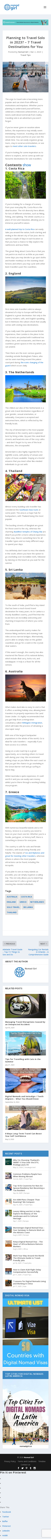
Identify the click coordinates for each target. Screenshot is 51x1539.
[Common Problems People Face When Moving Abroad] (8, 1176)
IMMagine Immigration (32, 722)
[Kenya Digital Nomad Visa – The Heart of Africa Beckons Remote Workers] (8, 1243)
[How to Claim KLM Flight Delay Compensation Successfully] (8, 1271)
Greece (23, 902)
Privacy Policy (10, 1461)
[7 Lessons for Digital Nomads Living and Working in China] (8, 1283)
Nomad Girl (23, 52)
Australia (12, 896)
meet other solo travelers (24, 146)
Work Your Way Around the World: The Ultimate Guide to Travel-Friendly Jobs (28, 1258)
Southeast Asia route (28, 509)
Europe (27, 1193)
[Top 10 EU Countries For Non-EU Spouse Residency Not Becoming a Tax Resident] (8, 1187)
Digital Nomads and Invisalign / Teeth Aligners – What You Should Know (24, 1097)
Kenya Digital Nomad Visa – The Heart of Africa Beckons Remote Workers (28, 1244)
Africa (25, 1249)
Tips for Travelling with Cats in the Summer (23, 1060)
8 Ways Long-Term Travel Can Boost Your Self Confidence (23, 1134)
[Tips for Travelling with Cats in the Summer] (25, 1043)
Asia (24, 1286)
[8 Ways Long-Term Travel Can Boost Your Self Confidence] (25, 1118)
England (11, 902)
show (27, 165)
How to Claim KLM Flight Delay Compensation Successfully (27, 1270)
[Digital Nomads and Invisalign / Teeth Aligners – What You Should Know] (25, 1080)
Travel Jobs (27, 1263)
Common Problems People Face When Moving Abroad (27, 1175)
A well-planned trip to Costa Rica (19, 229)
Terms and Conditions (27, 1461)
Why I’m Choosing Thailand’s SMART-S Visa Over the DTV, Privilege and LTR (26, 1162)
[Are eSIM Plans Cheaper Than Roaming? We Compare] (8, 1201)
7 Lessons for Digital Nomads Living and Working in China (29, 1282)
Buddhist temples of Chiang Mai (28, 531)
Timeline (42, 1461)
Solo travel (13, 907)
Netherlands (37, 902)
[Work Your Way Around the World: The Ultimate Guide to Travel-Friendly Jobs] (8, 1257)
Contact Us (25, 1464)
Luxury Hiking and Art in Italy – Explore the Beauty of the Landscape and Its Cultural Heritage (27, 1215)
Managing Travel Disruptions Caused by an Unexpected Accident (25, 1023)
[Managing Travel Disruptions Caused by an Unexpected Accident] (25, 1006)
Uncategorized (29, 1167)
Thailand (12, 912)
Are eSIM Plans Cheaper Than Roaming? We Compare (26, 1200)
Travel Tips (25, 55)
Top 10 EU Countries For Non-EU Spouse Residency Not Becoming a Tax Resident (28, 1188)
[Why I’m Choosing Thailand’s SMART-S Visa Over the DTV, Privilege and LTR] (8, 1162)
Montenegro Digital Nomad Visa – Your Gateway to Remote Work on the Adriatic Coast (28, 1230)
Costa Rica (26, 896)
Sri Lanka (28, 907)
